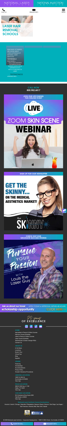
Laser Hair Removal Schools (12, 29)
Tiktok (35, 326)
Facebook (31, 326)
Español (17, 358)
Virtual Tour (18, 354)
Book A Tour (18, 352)
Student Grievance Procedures (24, 372)
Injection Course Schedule (22, 334)
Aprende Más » (12, 76)
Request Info (34, 12)
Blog (16, 356)
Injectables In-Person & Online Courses (26, 332)
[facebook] (37, 413)
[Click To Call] (17, 424)
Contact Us (18, 342)
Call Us (3, 12)
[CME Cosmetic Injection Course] (50, 3)
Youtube (40, 326)
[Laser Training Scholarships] (33, 308)
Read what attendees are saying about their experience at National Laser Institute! (14, 53)
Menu (63, 12)
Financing (18, 364)
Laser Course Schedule (21, 338)
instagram (26, 326)
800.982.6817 (33, 90)
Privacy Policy (19, 370)
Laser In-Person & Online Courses (24, 336)
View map (18, 381)
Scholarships (19, 366)
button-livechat (64, 211)
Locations (18, 350)
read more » (11, 61)
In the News (18, 348)
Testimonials (11, 59)
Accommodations (20, 368)
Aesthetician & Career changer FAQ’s (25, 340)
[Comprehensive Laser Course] (16, 3)
